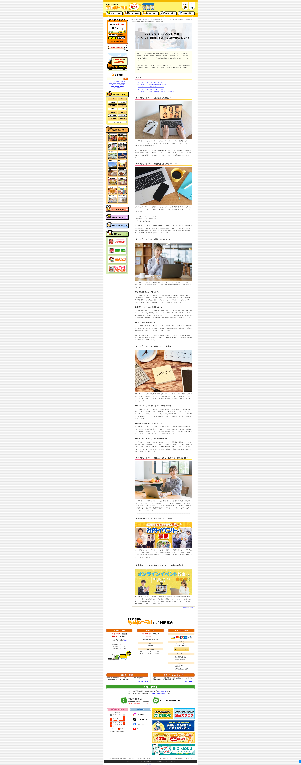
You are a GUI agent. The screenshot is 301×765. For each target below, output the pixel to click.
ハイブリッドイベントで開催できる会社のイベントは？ (153, 84)
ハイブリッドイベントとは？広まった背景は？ (150, 82)
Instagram (141, 714)
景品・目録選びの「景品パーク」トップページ (140, 19)
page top (193, 610)
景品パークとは (116, 13)
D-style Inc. (149, 764)
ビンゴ (110, 83)
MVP (115, 87)
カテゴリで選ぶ (134, 13)
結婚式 (117, 81)
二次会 (121, 81)
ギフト (112, 86)
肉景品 (114, 83)
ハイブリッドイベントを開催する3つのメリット (151, 87)
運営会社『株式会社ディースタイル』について (168, 761)
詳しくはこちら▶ (144, 681)
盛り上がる (116, 84)
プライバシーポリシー (134, 761)
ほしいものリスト (192, 4)
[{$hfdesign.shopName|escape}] (116, 9)
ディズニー (123, 83)
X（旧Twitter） (142, 719)
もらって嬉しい (122, 84)
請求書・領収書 (170, 13)
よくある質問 (187, 13)
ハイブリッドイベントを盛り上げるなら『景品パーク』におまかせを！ (157, 91)
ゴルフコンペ (112, 81)
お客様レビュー (152, 13)
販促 (124, 81)
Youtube (140, 729)
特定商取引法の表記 (144, 761)
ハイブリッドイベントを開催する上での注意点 (150, 89)
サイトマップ (126, 761)
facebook (140, 724)
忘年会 (118, 83)
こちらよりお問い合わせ (158, 693)
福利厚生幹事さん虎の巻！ (157, 19)
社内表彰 (119, 87)
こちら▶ (125, 640)
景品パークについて (153, 761)
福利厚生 (122, 86)
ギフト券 (117, 86)
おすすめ (111, 84)
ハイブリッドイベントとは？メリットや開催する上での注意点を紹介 (178, 19)
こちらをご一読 (162, 691)
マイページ (185, 4)
